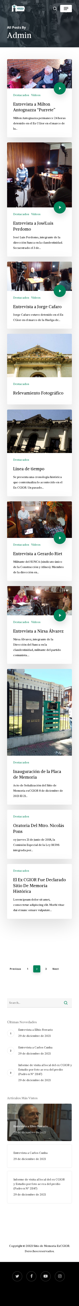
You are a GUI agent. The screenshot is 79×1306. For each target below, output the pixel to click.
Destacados (21, 95)
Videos (36, 95)
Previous (15, 969)
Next (55, 969)
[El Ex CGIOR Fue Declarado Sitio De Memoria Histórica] (39, 891)
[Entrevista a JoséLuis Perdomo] (39, 199)
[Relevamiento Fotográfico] (39, 369)
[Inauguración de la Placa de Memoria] (39, 737)
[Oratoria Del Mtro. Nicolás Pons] (39, 834)
